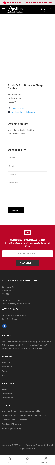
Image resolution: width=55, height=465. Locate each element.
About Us (6, 362)
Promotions (7, 397)
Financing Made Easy (11, 428)
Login (4, 389)
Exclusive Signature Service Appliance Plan (21, 411)
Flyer (4, 375)
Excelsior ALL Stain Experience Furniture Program (24, 415)
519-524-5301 (18, 108)
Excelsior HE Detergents (13, 424)
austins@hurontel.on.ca (23, 112)
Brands (5, 371)
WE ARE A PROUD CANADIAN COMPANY (29, 2)
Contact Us (7, 366)
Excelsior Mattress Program (14, 419)
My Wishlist (7, 393)
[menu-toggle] (4, 9)
